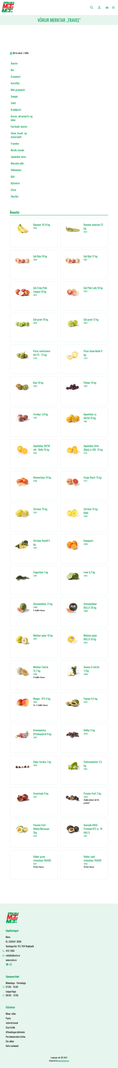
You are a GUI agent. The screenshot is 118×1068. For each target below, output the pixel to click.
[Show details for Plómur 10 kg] (73, 387)
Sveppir (14, 96)
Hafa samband (12, 1046)
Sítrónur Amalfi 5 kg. (41, 542)
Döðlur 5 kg (89, 730)
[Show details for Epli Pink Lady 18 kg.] (73, 292)
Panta (8, 1018)
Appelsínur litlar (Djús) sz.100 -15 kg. (93, 447)
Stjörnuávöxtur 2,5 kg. (93, 763)
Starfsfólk (10, 1027)
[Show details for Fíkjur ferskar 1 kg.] (22, 766)
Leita (91, 7)
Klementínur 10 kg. (42, 477)
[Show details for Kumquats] (73, 545)
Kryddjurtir (16, 109)
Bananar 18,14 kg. (42, 224)
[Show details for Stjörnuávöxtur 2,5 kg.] (73, 766)
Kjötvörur (15, 183)
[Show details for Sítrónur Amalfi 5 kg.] (22, 545)
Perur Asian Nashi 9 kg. (93, 353)
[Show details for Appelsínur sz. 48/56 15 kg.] (73, 418)
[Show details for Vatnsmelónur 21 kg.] (22, 608)
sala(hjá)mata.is (13, 955)
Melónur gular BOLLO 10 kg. (90, 637)
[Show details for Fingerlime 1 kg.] (22, 576)
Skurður (15, 196)
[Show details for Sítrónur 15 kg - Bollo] (73, 513)
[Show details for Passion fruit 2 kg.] (73, 797)
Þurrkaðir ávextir (19, 126)
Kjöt (13, 176)
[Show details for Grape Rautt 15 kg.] (73, 481)
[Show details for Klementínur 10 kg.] (22, 481)
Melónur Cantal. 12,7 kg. (41, 669)
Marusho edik (17, 163)
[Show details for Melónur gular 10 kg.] (22, 639)
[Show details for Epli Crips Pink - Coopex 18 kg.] (22, 292)
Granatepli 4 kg (40, 793)
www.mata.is (11, 960)
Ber (12, 70)
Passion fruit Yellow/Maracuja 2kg (41, 828)
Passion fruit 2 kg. (93, 793)
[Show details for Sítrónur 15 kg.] (22, 513)
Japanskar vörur (18, 157)
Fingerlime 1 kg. (40, 572)
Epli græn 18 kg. (41, 319)
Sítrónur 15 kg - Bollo (91, 511)
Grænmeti (15, 76)
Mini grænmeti (18, 90)
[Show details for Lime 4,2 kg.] (73, 576)
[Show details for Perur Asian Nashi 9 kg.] (73, 355)
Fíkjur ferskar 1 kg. (42, 762)
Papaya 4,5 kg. (91, 698)
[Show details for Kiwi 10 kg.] (22, 387)
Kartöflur (15, 83)
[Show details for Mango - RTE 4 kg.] (22, 703)
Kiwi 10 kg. (38, 382)
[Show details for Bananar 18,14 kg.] (22, 229)
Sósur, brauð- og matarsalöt (19, 135)
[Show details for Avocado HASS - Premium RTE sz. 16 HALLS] (73, 829)
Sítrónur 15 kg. (40, 509)
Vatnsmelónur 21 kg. (43, 604)
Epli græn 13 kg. (91, 319)
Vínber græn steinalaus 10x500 (42, 858)
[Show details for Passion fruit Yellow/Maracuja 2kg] (22, 829)
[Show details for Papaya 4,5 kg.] (73, 703)
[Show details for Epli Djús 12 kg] (73, 260)
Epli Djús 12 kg (90, 256)
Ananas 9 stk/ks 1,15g (91, 669)
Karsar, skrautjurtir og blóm (22, 118)
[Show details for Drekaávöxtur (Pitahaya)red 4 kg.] (22, 734)
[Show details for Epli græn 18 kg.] (22, 323)
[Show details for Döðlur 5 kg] (73, 734)
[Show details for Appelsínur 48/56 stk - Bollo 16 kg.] (22, 450)
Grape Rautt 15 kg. (93, 477)
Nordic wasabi (17, 150)
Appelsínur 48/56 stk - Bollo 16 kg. (41, 447)
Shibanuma (16, 170)
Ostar (13, 190)
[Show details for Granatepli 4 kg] (22, 797)
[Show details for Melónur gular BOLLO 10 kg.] (73, 639)
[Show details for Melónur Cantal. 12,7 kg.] (22, 671)
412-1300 (10, 951)
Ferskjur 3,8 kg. (40, 414)
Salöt (13, 103)
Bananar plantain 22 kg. (93, 226)
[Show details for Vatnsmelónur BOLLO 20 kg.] (73, 608)
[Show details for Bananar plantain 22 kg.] (73, 229)
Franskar (15, 143)
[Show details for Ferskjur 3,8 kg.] (22, 418)
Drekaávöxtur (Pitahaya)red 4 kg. (42, 732)
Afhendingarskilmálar (15, 1032)
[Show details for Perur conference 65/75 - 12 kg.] (22, 355)
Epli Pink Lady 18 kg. (93, 288)
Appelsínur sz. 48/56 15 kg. (90, 416)
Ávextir (14, 63)
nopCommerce (63, 1060)
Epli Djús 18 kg (40, 256)
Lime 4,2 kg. (90, 572)
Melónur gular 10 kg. (43, 635)
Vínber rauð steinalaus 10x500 (92, 858)
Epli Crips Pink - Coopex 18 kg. (40, 289)
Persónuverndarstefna (15, 1036)
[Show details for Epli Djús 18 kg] (22, 260)
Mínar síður (11, 1013)
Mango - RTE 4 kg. (42, 698)
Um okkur (10, 1041)
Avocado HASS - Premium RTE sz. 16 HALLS (93, 828)
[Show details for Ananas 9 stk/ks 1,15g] (73, 671)
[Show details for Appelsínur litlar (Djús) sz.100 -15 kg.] (73, 450)
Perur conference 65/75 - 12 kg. (41, 353)
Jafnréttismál (12, 1023)
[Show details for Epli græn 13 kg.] (73, 323)
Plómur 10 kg (90, 382)
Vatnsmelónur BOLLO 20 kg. (90, 605)
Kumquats (88, 540)
